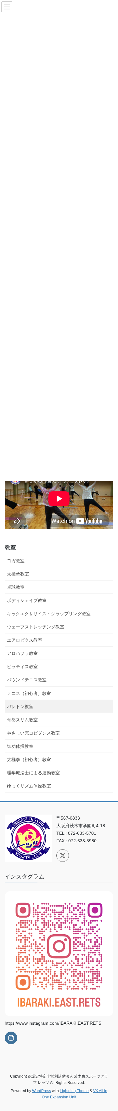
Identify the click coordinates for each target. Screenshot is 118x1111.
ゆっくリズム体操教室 (29, 785)
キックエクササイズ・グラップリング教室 (49, 613)
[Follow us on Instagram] (11, 1038)
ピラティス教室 (22, 666)
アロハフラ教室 (22, 653)
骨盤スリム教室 (22, 719)
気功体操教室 (20, 746)
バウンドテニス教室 (27, 679)
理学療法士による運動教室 (33, 772)
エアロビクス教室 (24, 640)
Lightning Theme (74, 1091)
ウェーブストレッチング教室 (35, 626)
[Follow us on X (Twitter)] (62, 855)
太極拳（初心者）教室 (29, 759)
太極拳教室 (18, 573)
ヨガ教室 (16, 560)
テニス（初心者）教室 (29, 693)
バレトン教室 (20, 706)
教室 (10, 547)
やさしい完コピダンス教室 (33, 733)
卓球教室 (16, 587)
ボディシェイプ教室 (27, 600)
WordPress (41, 1091)
